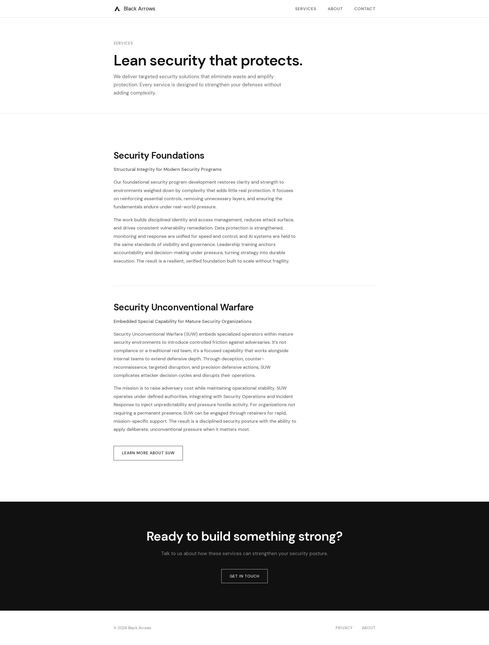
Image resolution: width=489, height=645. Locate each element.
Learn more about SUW (148, 453)
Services (305, 8)
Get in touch (245, 576)
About (335, 8)
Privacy (344, 627)
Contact (364, 8)
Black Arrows (139, 8)
